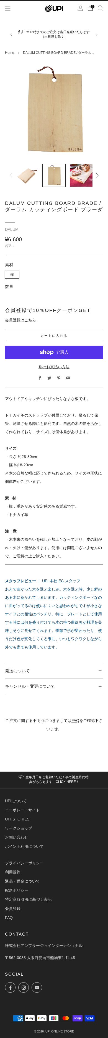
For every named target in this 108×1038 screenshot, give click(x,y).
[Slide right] (96, 175)
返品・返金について (22, 881)
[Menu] (8, 8)
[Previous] (11, 34)
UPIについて (16, 801)
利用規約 (12, 872)
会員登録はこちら (20, 320)
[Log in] (80, 8)
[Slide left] (11, 175)
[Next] (96, 34)
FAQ (75, 720)
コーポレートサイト (22, 810)
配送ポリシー (16, 890)
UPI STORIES (17, 819)
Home (9, 53)
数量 (9, 286)
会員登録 (12, 908)
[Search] (100, 8)
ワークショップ (18, 828)
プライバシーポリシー (24, 863)
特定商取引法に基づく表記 (28, 899)
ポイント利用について (24, 846)
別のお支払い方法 (54, 367)
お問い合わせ (16, 837)
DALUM (12, 229)
